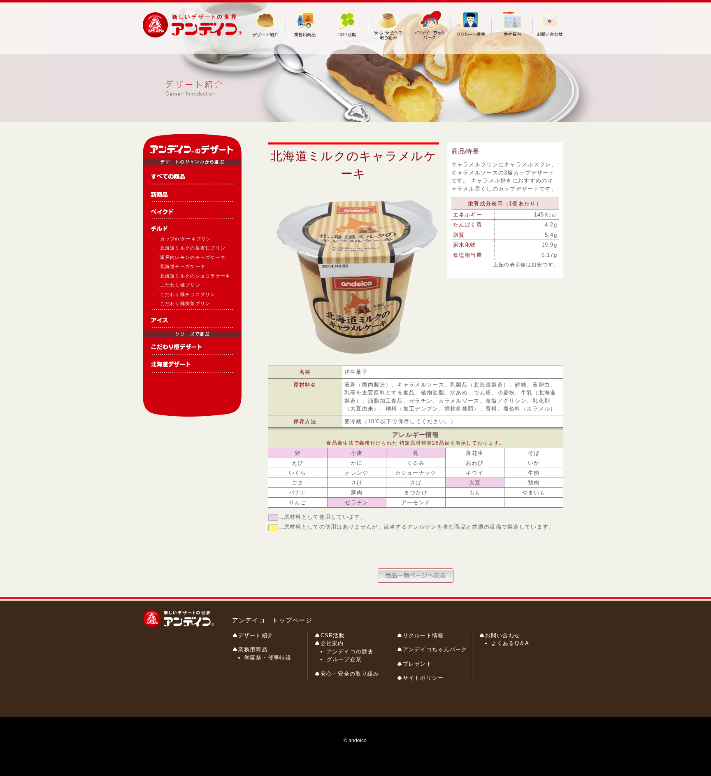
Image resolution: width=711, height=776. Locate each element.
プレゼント (417, 664)
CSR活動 (333, 635)
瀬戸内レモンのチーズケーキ (193, 257)
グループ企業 (344, 659)
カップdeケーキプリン (185, 238)
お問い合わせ (502, 635)
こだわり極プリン (180, 284)
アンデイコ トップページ (272, 620)
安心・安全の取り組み (350, 674)
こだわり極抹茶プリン (185, 303)
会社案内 (332, 643)
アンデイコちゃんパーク (435, 649)
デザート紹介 (256, 635)
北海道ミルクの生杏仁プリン (193, 247)
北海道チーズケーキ (183, 266)
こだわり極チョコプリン (188, 294)
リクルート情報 (423, 635)
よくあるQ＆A (510, 643)
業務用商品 (253, 649)
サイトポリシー (423, 678)
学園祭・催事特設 (267, 658)
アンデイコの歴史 (350, 651)
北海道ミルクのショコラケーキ (195, 275)
